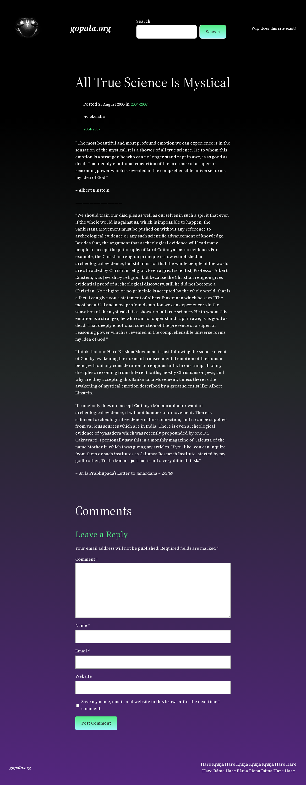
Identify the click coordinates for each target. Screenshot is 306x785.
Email (82, 651)
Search (143, 21)
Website (83, 676)
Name (82, 625)
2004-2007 (139, 104)
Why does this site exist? (273, 28)
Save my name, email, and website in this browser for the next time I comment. (150, 705)
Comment (86, 559)
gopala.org (91, 28)
